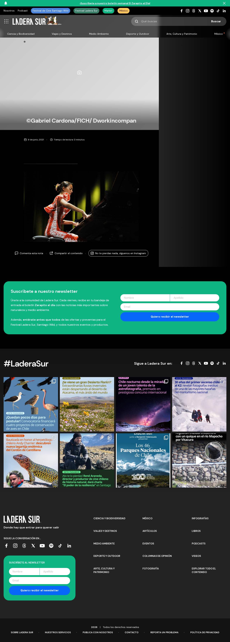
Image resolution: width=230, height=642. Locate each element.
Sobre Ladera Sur (22, 632)
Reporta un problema (164, 632)
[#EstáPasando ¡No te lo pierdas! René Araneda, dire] (87, 460)
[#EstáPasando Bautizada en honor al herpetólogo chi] (31, 460)
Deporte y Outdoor (137, 33)
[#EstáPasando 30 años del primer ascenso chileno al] (199, 404)
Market (108, 10)
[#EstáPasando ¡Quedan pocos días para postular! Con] (31, 404)
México (123, 10)
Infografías (200, 518)
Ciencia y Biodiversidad (20, 33)
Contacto (132, 632)
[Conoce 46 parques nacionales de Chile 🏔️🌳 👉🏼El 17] (143, 460)
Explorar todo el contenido (204, 570)
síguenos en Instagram (120, 253)
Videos (196, 556)
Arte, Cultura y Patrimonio (181, 33)
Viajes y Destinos (62, 33)
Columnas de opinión (157, 556)
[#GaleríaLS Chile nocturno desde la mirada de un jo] (143, 404)
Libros (196, 531)
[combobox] (178, 21)
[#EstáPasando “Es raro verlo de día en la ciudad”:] (199, 460)
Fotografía (150, 568)
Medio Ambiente (99, 33)
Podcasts (198, 543)
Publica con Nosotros (98, 632)
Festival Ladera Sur (86, 10)
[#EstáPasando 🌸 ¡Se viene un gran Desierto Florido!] (87, 404)
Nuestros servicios (58, 632)
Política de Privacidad (204, 632)
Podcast (23, 10)
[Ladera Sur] (37, 21)
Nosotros (9, 10)
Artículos (149, 531)
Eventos (148, 543)
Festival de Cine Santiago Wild (50, 10)
